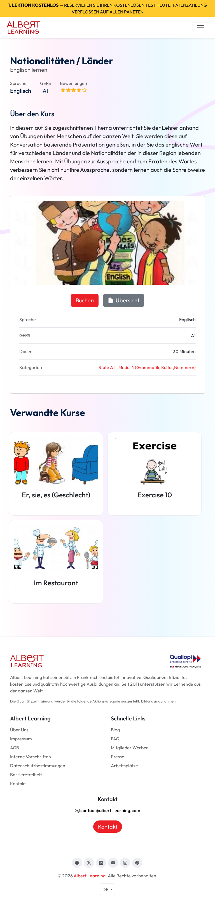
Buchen (85, 300)
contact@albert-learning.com (110, 810)
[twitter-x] (89, 863)
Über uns (19, 729)
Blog (115, 729)
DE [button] (105, 889)
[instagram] (125, 863)
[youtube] (113, 863)
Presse (117, 756)
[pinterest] (137, 863)
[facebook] (77, 863)
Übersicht (126, 300)
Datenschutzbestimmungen (37, 765)
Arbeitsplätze (124, 765)
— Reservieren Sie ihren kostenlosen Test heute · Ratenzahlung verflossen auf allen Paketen (107, 8)
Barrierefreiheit (26, 774)
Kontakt (18, 783)
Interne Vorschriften (30, 756)
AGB (14, 747)
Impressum (21, 738)
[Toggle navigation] (200, 27)
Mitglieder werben (130, 747)
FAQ (115, 738)
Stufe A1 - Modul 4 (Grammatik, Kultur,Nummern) (147, 367)
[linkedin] (101, 863)
